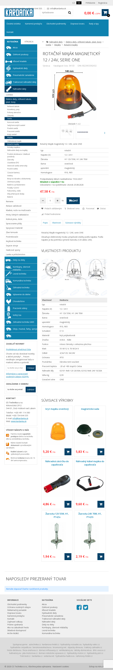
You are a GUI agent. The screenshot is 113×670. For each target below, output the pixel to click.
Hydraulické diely (20, 68)
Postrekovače (12, 236)
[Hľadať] (69, 12)
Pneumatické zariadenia (23, 75)
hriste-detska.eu (14, 650)
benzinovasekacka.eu (42, 647)
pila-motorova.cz (29, 653)
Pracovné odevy (20, 308)
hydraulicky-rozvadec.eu (71, 644)
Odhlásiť (30, 389)
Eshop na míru (95, 666)
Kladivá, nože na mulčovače (18, 210)
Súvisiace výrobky (73, 222)
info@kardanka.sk (58, 8)
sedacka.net (49, 656)
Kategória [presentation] (12, 41)
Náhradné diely (56, 42)
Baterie (10, 197)
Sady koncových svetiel (16, 125)
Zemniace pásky (13, 182)
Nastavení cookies (61, 666)
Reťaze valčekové (13, 206)
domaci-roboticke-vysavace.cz (52, 653)
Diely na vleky (19, 260)
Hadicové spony (13, 250)
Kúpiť (74, 200)
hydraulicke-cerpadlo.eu (20, 647)
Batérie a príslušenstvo (16, 185)
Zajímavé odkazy (14, 621)
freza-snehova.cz (30, 650)
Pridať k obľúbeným (53, 208)
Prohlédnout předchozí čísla (18, 349)
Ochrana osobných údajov (19, 607)
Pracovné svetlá (13, 131)
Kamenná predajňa (33, 23)
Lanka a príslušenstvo (15, 254)
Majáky (57, 44)
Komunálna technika (22, 280)
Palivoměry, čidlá (14, 191)
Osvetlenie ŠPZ (13, 163)
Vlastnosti (56, 222)
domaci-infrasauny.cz (48, 650)
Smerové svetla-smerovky (17, 166)
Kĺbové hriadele (20, 61)
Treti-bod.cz (25, 656)
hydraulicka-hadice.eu (65, 656)
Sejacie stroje (12, 245)
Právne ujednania (15, 624)
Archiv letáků (13, 633)
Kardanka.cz (37, 656)
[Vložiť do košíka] (67, 451)
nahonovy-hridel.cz (84, 656)
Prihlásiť (30, 368)
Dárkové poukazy (20, 54)
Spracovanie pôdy (14, 223)
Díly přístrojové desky (15, 194)
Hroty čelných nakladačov (17, 214)
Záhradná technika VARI (23, 322)
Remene (9, 201)
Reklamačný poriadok (16, 610)
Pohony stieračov (14, 112)
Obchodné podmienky (56, 23)
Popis (45, 222)
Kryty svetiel (12, 134)
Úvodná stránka (13, 23)
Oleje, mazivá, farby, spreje (25, 329)
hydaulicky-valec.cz (91, 644)
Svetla (48, 44)
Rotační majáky (71, 44)
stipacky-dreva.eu (75, 647)
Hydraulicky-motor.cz (76, 653)
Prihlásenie (90, 3)
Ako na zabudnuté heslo (18, 627)
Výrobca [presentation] (29, 41)
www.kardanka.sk (18, 421)
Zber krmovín (12, 232)
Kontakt (10, 32)
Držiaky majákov (13, 147)
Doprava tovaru (77, 23)
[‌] (104, 132)
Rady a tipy (94, 23)
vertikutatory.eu (66, 650)
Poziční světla (12, 169)
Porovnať (89, 208)
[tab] (13, 41)
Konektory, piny (13, 109)
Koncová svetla (13, 122)
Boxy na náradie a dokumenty (19, 178)
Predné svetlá (12, 128)
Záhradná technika (21, 287)
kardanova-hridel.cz (50, 644)
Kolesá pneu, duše (14, 219)
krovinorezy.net (59, 647)
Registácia (102, 3)
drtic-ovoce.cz (99, 650)
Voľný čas (17, 315)
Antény (10, 175)
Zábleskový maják (14, 141)
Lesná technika (19, 273)
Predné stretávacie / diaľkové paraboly (18, 155)
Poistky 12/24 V (13, 188)
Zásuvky (10, 115)
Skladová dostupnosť (16, 630)
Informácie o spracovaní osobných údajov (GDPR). (17, 375)
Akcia (15, 47)
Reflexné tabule (13, 106)
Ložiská (9, 94)
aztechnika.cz (35, 644)
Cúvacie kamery (13, 172)
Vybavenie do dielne (21, 294)
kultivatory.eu (15, 653)
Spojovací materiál (14, 228)
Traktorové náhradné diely (24, 82)
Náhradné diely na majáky (17, 150)
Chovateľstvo (19, 301)
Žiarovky (10, 159)
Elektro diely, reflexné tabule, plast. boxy (83, 42)
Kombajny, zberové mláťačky (21, 267)
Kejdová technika (13, 241)
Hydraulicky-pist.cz (95, 653)
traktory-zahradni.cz (93, 647)
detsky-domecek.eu (83, 650)
